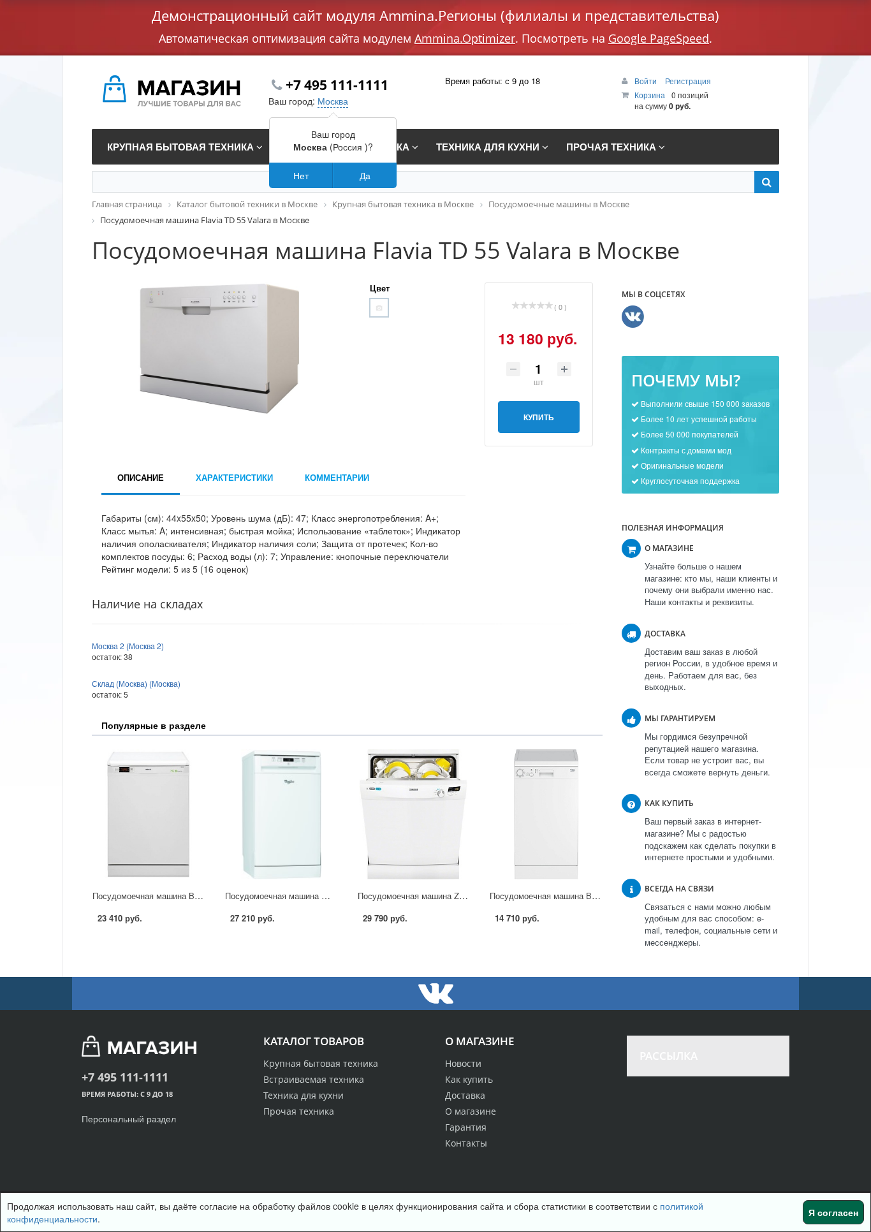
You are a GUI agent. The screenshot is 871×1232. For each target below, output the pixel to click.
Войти (646, 80)
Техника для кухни (303, 1095)
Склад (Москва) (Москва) (136, 683)
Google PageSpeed (658, 38)
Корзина (649, 94)
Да (365, 175)
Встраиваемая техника (313, 1079)
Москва (333, 100)
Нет (301, 175)
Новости (463, 1063)
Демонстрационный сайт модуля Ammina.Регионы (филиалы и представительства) (435, 15)
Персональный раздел (129, 1118)
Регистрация (688, 80)
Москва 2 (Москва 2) (128, 645)
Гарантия (466, 1127)
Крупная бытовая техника (320, 1063)
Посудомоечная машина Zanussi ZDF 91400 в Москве (461, 896)
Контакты (466, 1143)
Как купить (469, 1079)
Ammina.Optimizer (464, 38)
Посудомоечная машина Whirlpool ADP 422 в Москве (327, 896)
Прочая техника (298, 1111)
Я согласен (833, 1212)
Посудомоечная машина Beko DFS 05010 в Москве (588, 896)
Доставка (465, 1095)
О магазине (470, 1111)
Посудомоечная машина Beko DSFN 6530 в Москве (191, 896)
